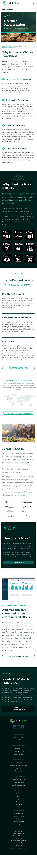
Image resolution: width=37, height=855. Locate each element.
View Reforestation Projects (18, 413)
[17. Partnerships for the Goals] (30, 258)
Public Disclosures (18, 785)
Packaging (18, 771)
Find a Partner (18, 813)
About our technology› (18, 657)
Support (18, 819)
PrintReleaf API (18, 754)
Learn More (18, 563)
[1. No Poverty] (7, 235)
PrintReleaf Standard (19, 780)
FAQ (18, 824)
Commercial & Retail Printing (18, 766)
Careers (18, 802)
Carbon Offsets (18, 740)
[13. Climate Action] (7, 258)
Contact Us (18, 805)
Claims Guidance (18, 782)
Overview (18, 749)
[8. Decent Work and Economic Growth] (18, 247)
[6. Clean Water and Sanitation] (7, 247)
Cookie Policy (18, 838)
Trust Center (18, 845)
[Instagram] (18, 726)
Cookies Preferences (18, 840)
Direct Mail (18, 768)
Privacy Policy (18, 831)
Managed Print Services (19, 763)
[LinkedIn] (14, 726)
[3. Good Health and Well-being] (18, 235)
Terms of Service (18, 836)
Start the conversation (19, 708)
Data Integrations (18, 751)
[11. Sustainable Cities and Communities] (30, 247)
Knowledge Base (18, 821)
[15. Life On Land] (18, 258)
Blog (18, 799)
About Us (18, 794)
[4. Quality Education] (30, 235)
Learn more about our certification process (18, 368)
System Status (18, 843)
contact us (20, 495)
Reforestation (7, 9)
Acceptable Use (18, 833)
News (18, 797)
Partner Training (18, 816)
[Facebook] (22, 726)
